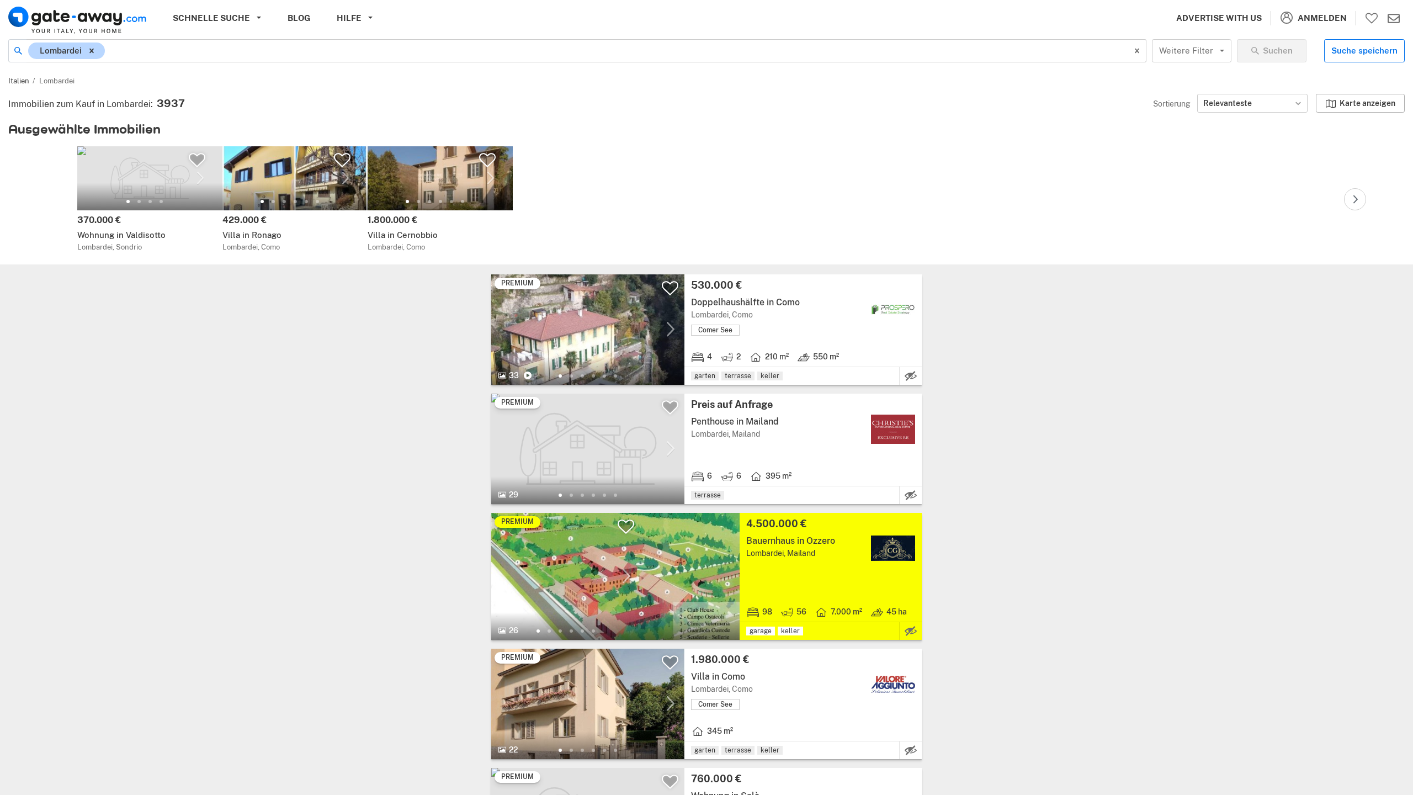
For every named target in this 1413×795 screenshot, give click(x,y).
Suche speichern (1364, 50)
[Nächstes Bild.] (200, 178)
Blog (299, 18)
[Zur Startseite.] (77, 20)
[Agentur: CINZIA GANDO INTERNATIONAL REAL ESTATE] (893, 548)
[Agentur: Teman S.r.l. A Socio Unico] (893, 684)
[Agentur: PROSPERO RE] (893, 310)
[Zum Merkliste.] (1371, 18)
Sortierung (1172, 103)
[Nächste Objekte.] (1355, 199)
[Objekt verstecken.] (911, 376)
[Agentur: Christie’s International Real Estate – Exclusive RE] (893, 429)
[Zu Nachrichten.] (1393, 18)
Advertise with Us (1219, 18)
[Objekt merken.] (197, 160)
